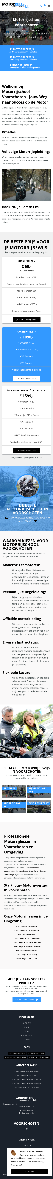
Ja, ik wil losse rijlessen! (26, 319)
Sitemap (27, 1039)
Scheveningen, (22, 871)
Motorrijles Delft (27, 934)
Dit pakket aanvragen (26, 378)
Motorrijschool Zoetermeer (27, 938)
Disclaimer (27, 1035)
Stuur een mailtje (27, 1113)
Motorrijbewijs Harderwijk (27, 1071)
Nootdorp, (33, 871)
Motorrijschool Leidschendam (27, 942)
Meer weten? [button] (16, 1165)
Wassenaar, (34, 868)
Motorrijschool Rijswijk (27, 954)
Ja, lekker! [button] (29, 1171)
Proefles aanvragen (24, 999)
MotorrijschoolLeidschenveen (27, 946)
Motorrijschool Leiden (27, 958)
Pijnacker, (43, 871)
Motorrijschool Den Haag (27, 930)
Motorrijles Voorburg (27, 950)
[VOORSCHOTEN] (26, 1102)
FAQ (27, 1027)
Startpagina (27, 1146)
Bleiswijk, (10, 874)
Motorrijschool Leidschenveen (27, 1079)
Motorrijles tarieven (17, 1053)
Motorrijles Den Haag (27, 926)
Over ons (27, 1023)
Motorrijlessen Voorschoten (15, 1057)
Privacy (27, 1031)
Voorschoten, (9, 871)
